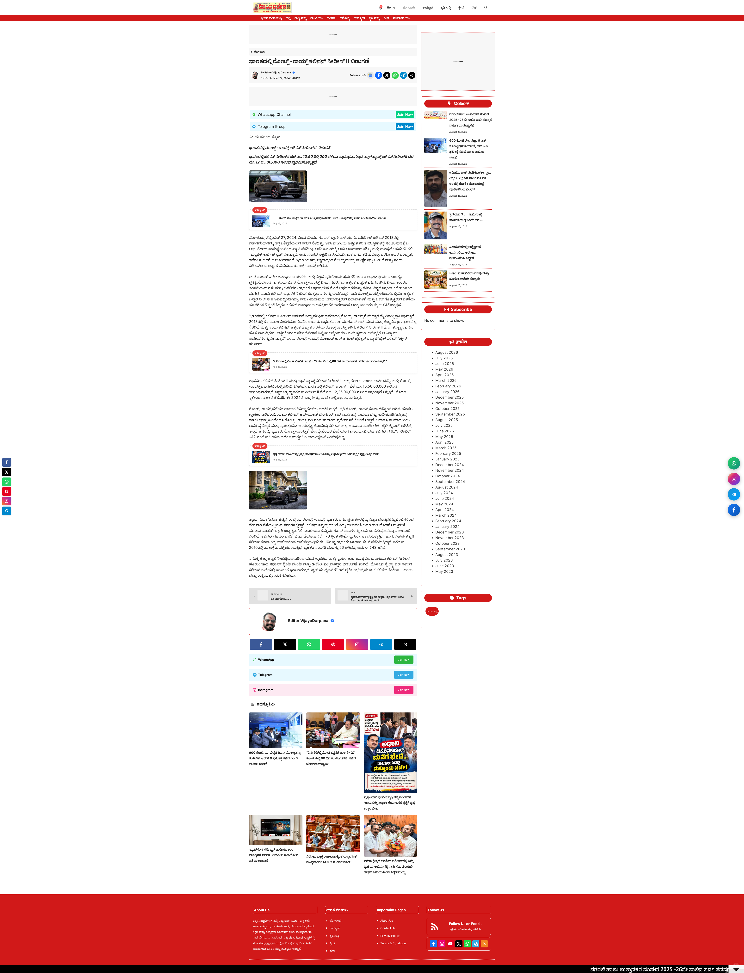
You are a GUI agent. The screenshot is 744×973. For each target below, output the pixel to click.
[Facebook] (6, 462)
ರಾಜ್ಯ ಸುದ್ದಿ (300, 18)
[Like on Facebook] (734, 510)
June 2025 (444, 431)
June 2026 (444, 364)
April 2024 (444, 510)
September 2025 (450, 414)
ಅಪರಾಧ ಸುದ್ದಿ (432, 611)
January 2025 (447, 459)
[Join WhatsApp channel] (734, 463)
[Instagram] (6, 501)
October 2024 (447, 476)
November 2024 (449, 470)
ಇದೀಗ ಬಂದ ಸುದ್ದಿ (271, 18)
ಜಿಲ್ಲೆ (288, 18)
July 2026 (444, 358)
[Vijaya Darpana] (272, 7)
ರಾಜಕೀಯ (316, 18)
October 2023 (447, 543)
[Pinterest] (6, 491)
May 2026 (444, 369)
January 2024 (447, 527)
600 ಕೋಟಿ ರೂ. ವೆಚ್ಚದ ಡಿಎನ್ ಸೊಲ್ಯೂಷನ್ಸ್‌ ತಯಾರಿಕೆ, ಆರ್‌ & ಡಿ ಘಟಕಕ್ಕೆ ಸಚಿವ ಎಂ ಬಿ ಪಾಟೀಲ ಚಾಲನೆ (275, 758)
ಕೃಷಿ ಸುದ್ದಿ (446, 7)
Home (391, 7)
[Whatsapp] (6, 481)
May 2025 (444, 437)
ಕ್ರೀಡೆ (461, 7)
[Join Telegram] (734, 494)
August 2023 (446, 555)
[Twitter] (6, 472)
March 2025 (446, 448)
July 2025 (444, 425)
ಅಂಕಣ (331, 18)
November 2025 (449, 403)
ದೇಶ (474, 7)
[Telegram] (6, 511)
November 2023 (449, 538)
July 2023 (444, 560)
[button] (485, 7)
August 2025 (446, 420)
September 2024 (450, 482)
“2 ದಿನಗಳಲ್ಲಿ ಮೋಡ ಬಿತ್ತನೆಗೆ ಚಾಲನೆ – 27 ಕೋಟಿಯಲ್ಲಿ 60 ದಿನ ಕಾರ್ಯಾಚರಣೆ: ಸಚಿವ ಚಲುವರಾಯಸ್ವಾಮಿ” (331, 758)
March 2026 (446, 381)
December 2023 (449, 532)
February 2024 (448, 521)
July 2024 (444, 493)
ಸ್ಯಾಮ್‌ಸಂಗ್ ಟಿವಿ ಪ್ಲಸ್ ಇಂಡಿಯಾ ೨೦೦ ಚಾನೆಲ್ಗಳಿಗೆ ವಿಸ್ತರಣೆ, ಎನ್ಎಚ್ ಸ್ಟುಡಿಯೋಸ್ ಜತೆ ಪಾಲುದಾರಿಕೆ (273, 855)
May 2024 (444, 504)
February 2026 (448, 386)
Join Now (405, 114)
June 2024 (444, 498)
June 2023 (444, 566)
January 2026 (447, 392)
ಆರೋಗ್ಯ (345, 18)
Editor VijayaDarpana (277, 72)
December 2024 (449, 465)
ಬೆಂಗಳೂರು (409, 7)
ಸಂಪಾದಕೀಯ (401, 18)
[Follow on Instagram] (734, 479)
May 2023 (444, 572)
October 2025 (447, 409)
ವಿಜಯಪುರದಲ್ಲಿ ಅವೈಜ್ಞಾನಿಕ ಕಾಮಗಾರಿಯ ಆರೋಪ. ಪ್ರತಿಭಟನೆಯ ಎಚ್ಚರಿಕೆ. (465, 252)
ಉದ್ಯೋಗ (428, 7)
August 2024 (446, 487)
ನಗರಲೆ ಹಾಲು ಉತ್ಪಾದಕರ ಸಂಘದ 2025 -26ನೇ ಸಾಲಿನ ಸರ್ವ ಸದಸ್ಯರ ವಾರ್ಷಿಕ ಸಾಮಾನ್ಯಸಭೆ (470, 119)
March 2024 (446, 515)
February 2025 (448, 454)
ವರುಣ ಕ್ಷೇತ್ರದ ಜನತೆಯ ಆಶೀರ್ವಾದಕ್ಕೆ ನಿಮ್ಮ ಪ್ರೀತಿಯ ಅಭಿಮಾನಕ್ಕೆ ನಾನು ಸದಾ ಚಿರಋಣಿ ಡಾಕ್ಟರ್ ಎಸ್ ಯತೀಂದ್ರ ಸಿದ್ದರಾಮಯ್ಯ (388, 866)
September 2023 (450, 549)
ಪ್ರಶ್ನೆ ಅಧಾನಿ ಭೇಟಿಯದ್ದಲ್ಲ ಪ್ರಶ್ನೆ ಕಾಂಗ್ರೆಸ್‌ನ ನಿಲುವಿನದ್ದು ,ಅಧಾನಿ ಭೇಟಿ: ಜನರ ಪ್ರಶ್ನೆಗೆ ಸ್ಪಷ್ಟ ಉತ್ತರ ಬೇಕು (389, 802)
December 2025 (449, 397)
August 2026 (446, 352)
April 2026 (444, 375)
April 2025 (444, 442)
